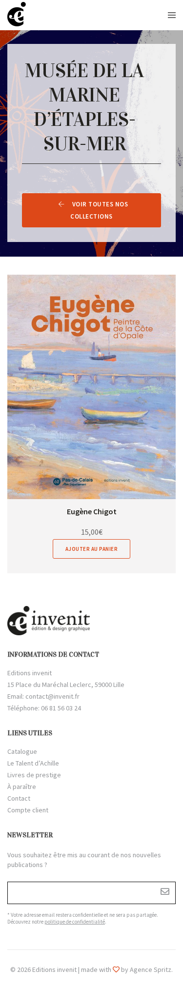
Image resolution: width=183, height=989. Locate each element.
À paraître (21, 786)
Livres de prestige (34, 774)
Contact (18, 798)
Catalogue (22, 751)
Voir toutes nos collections (99, 210)
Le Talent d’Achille (33, 763)
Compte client (27, 810)
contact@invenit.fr (52, 696)
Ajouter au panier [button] (91, 548)
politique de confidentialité (74, 921)
